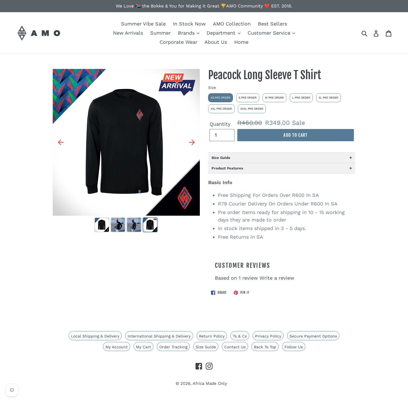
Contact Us (235, 347)
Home (241, 42)
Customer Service (270, 33)
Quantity (220, 124)
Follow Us (293, 347)
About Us (216, 42)
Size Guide (206, 347)
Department (221, 33)
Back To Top (265, 347)
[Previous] (61, 142)
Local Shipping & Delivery (95, 336)
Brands (187, 33)
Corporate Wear (178, 42)
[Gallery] (126, 151)
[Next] (192, 142)
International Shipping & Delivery (159, 336)
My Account (116, 347)
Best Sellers (272, 24)
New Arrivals (128, 33)
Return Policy (212, 336)
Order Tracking (173, 347)
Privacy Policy (268, 336)
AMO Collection (232, 24)
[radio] (220, 97)
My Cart (143, 347)
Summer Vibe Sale (143, 24)
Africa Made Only (210, 383)
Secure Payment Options (313, 336)
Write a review (277, 278)
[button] (281, 157)
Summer (160, 33)
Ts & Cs (240, 336)
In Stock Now (189, 24)
